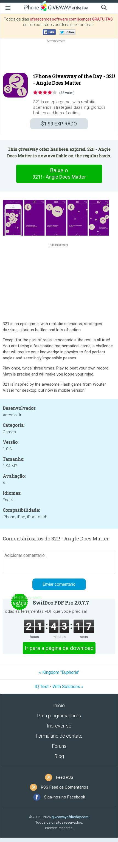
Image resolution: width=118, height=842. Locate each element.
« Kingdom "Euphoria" (59, 672)
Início (59, 705)
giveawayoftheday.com (70, 817)
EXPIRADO (59, 124)
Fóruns (59, 746)
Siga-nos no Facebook (64, 797)
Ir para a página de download (59, 648)
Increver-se (59, 726)
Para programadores (59, 715)
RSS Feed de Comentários (64, 787)
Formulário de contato (59, 736)
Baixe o (59, 173)
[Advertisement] (59, 56)
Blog (59, 756)
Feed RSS (64, 777)
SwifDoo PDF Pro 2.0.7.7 (61, 602)
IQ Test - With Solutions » (59, 686)
